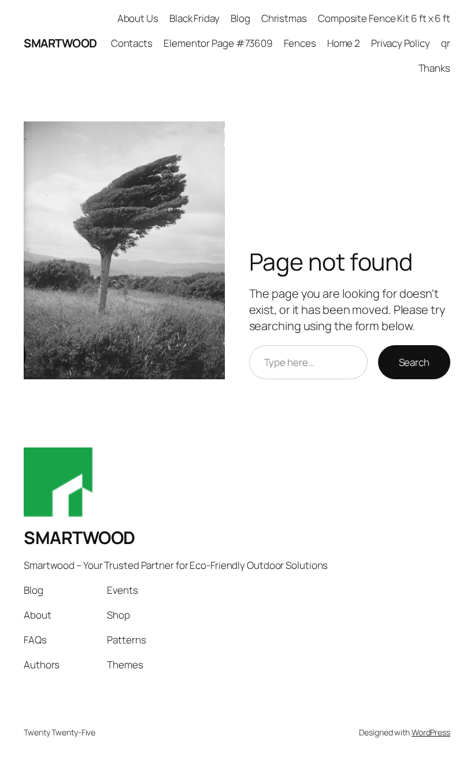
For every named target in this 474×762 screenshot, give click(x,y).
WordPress (431, 732)
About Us (137, 18)
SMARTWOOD (60, 43)
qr (445, 43)
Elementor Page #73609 (218, 43)
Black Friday (194, 18)
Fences (300, 43)
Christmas (284, 18)
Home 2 (343, 43)
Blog (240, 18)
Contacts (132, 43)
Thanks (434, 68)
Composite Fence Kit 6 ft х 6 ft (384, 18)
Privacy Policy (400, 43)
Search (414, 362)
